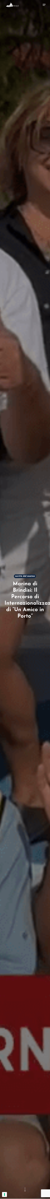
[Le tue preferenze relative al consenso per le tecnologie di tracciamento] (4, 1194)
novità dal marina (25, 576)
